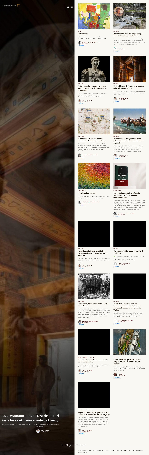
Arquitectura (82, 357)
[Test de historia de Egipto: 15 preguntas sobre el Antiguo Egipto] (129, 69)
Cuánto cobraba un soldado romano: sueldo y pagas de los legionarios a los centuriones (92, 88)
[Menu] (72, 7)
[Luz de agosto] (94, 16)
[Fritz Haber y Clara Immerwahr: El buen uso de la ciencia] (94, 286)
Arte (79, 31)
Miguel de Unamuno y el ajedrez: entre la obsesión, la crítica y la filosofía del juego (94, 413)
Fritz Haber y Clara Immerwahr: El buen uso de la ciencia (93, 305)
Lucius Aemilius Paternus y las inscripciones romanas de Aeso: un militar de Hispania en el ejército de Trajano (127, 307)
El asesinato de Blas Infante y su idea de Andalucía (128, 252)
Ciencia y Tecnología (111, 450)
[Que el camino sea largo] (94, 176)
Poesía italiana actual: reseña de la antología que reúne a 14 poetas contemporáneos (126, 195)
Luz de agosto (83, 33)
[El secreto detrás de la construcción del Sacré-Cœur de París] (94, 342)
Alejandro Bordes (124, 263)
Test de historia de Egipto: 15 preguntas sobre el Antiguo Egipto (128, 87)
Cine (94, 450)
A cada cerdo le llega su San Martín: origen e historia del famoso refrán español (126, 361)
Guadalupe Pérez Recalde (91, 42)
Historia (5, 413)
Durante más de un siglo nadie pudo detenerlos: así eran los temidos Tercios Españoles (128, 140)
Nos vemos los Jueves (125, 320)
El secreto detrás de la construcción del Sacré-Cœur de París (93, 361)
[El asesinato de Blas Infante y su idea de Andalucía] (129, 234)
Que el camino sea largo (87, 193)
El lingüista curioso (136, 450)
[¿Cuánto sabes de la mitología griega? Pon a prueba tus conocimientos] (129, 16)
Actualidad (117, 357)
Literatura (81, 190)
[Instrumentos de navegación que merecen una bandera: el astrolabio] (94, 121)
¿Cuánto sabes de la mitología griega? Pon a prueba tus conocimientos (127, 34)
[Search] (68, 7)
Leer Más (81, 45)
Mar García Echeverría (14, 430)
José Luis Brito (87, 100)
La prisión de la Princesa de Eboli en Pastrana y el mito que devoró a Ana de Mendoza (92, 253)
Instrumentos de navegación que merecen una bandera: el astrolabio (35, 418)
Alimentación (82, 452)
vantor (120, 374)
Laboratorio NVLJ (124, 48)
